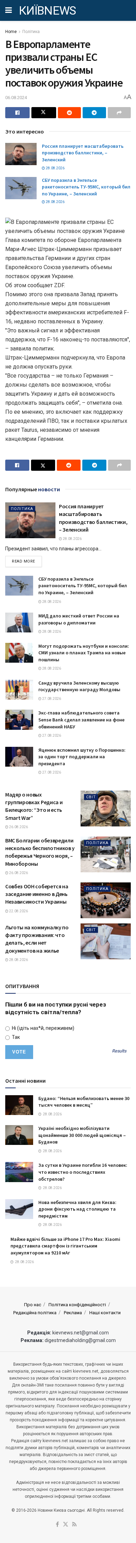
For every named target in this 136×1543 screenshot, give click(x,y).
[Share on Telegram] (94, 112)
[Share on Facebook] (17, 112)
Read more (27, 561)
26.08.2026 (18, 827)
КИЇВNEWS (47, 10)
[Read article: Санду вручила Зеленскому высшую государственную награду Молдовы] (19, 690)
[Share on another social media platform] (119, 112)
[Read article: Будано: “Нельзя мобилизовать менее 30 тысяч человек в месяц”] (19, 1105)
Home (11, 31)
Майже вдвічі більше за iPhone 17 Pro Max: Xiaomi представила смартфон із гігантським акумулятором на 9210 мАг (65, 1246)
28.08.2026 (55, 168)
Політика (31, 31)
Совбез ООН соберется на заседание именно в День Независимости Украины (36, 894)
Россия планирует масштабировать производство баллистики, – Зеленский (82, 153)
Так (15, 1037)
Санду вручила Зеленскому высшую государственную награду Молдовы (79, 686)
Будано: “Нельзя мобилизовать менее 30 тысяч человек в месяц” (83, 1101)
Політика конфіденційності (77, 1304)
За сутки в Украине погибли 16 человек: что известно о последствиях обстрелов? (82, 1172)
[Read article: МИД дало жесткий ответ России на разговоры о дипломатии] (19, 622)
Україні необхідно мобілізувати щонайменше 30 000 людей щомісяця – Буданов (82, 1135)
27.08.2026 (51, 699)
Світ (91, 797)
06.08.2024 (16, 97)
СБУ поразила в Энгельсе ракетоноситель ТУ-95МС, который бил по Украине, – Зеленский (86, 187)
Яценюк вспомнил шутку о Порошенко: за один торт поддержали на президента (82, 757)
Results (119, 1051)
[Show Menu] (8, 10)
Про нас (32, 1304)
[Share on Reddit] (69, 112)
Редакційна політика (34, 1312)
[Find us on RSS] (74, 1525)
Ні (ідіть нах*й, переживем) (42, 1028)
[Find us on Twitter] (65, 1525)
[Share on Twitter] (43, 112)
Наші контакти (105, 1312)
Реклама (73, 1312)
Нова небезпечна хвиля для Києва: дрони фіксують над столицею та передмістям (77, 1209)
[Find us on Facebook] (57, 1525)
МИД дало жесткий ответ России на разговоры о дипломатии (78, 619)
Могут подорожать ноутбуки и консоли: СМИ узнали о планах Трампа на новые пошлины (83, 653)
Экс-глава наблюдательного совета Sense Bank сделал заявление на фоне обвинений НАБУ (81, 719)
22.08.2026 (18, 911)
